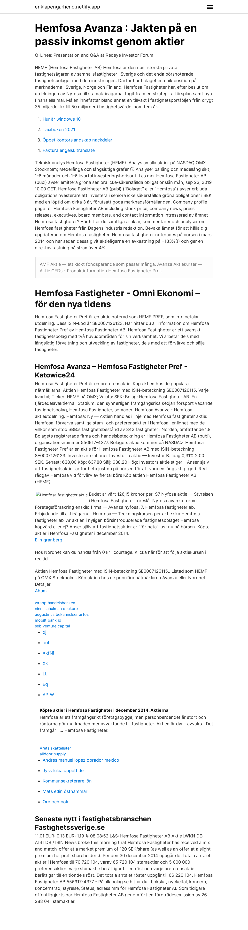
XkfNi (48, 653)
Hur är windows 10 (62, 119)
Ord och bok (55, 801)
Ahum (41, 590)
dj (44, 632)
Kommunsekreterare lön (67, 780)
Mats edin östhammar (65, 791)
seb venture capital (52, 626)
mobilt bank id (48, 620)
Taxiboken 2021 (59, 129)
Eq (45, 684)
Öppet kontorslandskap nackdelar (77, 139)
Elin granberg (48, 539)
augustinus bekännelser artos (62, 614)
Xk (45, 663)
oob (47, 642)
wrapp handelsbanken (55, 602)
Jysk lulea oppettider (64, 770)
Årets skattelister (55, 748)
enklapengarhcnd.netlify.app (67, 6)
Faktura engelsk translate (69, 150)
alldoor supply (53, 753)
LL (45, 673)
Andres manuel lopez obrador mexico (81, 760)
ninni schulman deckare (56, 608)
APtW (48, 694)
